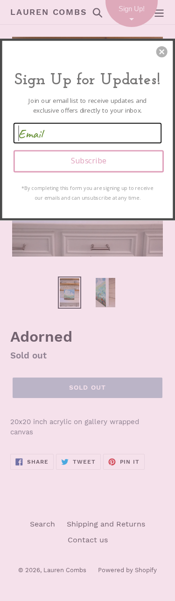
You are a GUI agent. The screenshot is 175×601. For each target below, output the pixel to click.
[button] (162, 51)
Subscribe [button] (88, 160)
